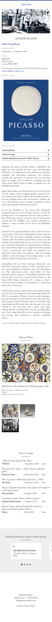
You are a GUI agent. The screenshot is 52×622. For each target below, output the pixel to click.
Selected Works (8, 150)
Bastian (27, 5)
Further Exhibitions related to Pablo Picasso (20, 158)
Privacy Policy (30, 605)
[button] (3, 5)
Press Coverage (8, 154)
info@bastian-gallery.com (26, 600)
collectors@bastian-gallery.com (13, 71)
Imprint (20, 605)
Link (43, 463)
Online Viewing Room (11, 44)
